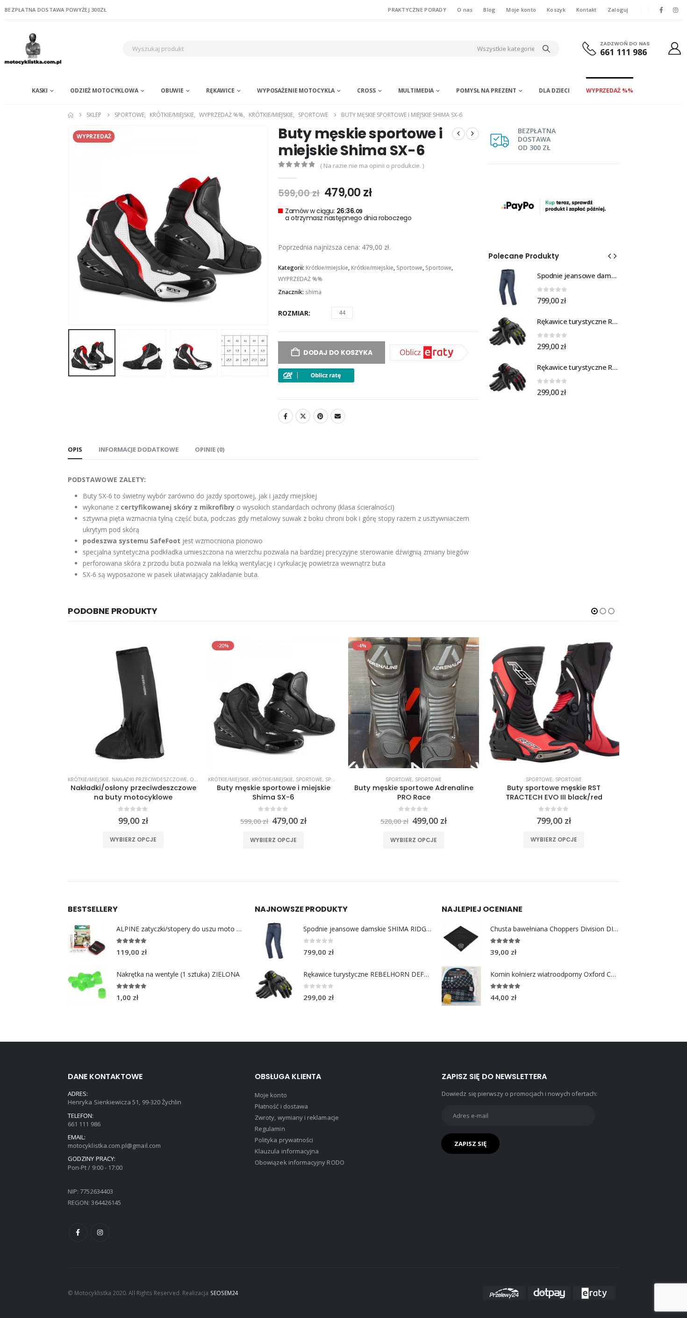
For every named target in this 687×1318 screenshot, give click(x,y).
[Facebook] (661, 10)
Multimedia (416, 90)
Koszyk (556, 9)
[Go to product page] (508, 287)
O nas (464, 9)
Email (337, 416)
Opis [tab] (75, 449)
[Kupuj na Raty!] (316, 374)
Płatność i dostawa (281, 1106)
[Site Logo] (61, 49)
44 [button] (342, 313)
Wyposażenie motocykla (296, 90)
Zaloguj (618, 9)
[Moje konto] (674, 48)
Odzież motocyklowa (104, 90)
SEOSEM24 (224, 1292)
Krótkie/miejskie (327, 268)
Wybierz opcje (133, 839)
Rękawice (220, 90)
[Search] (546, 49)
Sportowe (409, 268)
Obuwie (172, 90)
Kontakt (586, 9)
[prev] (458, 133)
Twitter (302, 416)
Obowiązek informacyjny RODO (299, 1162)
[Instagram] (676, 10)
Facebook (285, 416)
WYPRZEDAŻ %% (609, 90)
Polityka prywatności (284, 1140)
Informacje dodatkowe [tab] (139, 449)
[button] (70, 225)
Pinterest (320, 416)
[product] (133, 702)
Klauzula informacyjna (287, 1151)
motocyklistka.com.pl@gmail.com (114, 1145)
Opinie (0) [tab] (209, 449)
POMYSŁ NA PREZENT (486, 90)
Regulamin (270, 1128)
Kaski (40, 90)
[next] (472, 133)
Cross (366, 90)
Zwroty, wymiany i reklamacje (297, 1117)
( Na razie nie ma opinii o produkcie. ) (372, 165)
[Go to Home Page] (70, 115)
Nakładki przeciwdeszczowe (149, 779)
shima (313, 292)
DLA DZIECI (554, 90)
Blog (489, 9)
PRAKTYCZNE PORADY (417, 9)
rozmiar (293, 313)
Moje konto (521, 9)
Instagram (100, 1232)
